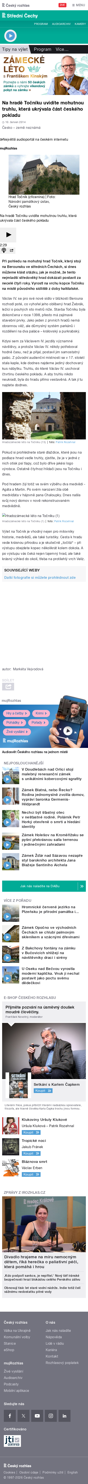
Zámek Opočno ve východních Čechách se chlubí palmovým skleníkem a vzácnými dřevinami (50, 932)
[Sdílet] (11, 251)
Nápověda (54, 1337)
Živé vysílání (15, 732)
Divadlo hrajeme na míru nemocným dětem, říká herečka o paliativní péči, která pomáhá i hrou (41, 1261)
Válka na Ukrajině (17, 1331)
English (72, 1472)
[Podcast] (4, 251)
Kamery (80, 24)
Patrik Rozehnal (65, 442)
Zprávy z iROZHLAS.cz (24, 1193)
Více (62, 49)
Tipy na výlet (15, 49)
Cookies (9, 1472)
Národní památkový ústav (29, 202)
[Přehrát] (8, 235)
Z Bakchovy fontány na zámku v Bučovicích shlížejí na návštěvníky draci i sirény (49, 953)
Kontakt (52, 1356)
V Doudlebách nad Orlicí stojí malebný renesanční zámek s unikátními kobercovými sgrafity (52, 774)
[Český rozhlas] (15, 5)
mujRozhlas (11, 701)
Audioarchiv (61, 24)
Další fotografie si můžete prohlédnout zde (40, 578)
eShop (9, 1350)
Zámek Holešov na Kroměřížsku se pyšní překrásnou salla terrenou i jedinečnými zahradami (53, 839)
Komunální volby (17, 1337)
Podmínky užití (53, 1472)
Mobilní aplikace (16, 1391)
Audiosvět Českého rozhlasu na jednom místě (35, 752)
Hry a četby (14, 713)
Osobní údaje (28, 1472)
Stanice (10, 1343)
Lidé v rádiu (55, 1343)
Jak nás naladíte (58, 1331)
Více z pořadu (17, 901)
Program (41, 24)
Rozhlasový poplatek (62, 1363)
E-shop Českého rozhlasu (30, 998)
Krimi (39, 713)
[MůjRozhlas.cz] (8, 149)
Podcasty (11, 1384)
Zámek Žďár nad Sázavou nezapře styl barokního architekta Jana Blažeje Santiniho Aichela (52, 860)
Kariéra (51, 1350)
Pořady (37, 722)
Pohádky (12, 722)
